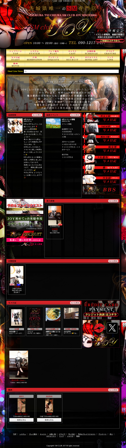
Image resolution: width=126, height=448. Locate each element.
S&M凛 (17, 287)
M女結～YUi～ (35, 329)
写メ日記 (15, 58)
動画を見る (21, 420)
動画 (15, 64)
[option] (18, 367)
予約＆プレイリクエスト (34, 58)
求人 (72, 58)
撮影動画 (49, 396)
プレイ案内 (53, 52)
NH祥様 (55, 229)
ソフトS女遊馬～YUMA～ (54, 329)
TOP (15, 52)
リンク (110, 58)
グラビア (110, 52)
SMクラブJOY (63, 24)
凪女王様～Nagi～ (19, 380)
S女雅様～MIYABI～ (71, 329)
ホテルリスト (91, 58)
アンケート (53, 58)
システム (34, 52)
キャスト (72, 52)
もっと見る (37, 115)
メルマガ (70, 436)
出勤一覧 (91, 52)
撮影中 (21, 396)
